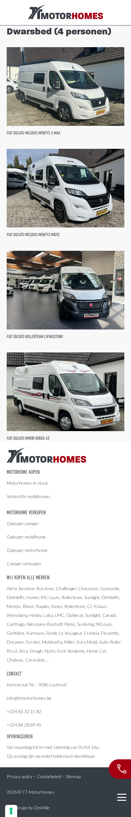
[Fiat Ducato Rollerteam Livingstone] (65, 290)
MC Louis (50, 597)
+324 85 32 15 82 (24, 711)
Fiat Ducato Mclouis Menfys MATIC (33, 234)
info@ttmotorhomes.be (29, 698)
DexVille (42, 807)
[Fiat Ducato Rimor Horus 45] (65, 391)
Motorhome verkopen (26, 513)
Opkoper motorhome (27, 550)
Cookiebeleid (49, 776)
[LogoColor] (65, 13)
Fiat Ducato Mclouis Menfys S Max (33, 132)
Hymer (32, 597)
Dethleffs (15, 597)
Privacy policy (19, 776)
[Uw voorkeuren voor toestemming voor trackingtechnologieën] (11, 811)
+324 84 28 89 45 (24, 724)
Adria (12, 588)
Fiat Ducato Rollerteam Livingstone (35, 336)
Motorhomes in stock (27, 483)
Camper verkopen (24, 563)
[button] (122, 797)
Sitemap (73, 776)
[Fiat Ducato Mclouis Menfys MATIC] (65, 188)
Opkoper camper (23, 523)
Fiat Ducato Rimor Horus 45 (28, 438)
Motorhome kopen (23, 472)
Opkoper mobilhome (26, 536)
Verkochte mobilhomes (29, 496)
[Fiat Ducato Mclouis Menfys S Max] (65, 86)
